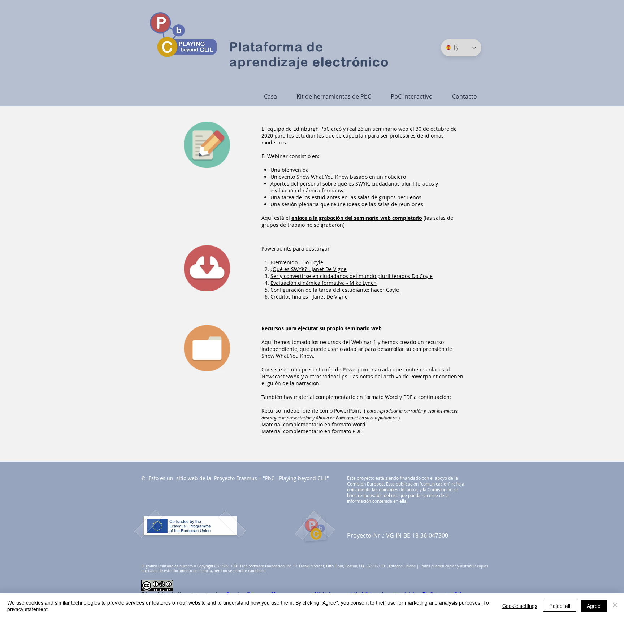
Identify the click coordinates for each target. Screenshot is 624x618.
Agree (594, 605)
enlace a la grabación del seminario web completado (356, 217)
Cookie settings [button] (519, 605)
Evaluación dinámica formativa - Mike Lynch (323, 282)
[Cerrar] (615, 605)
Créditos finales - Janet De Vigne (309, 296)
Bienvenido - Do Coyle (296, 262)
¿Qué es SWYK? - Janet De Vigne (308, 269)
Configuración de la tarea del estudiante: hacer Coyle (334, 289)
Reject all (559, 605)
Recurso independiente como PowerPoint (311, 410)
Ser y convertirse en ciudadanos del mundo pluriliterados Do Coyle (351, 276)
